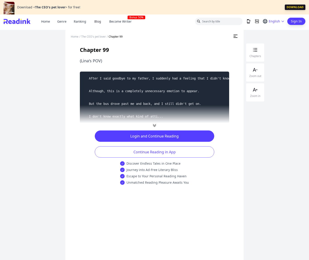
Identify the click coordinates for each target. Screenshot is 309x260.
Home (45, 21)
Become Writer (122, 21)
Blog (97, 21)
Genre (62, 21)
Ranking (80, 21)
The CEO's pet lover (93, 37)
